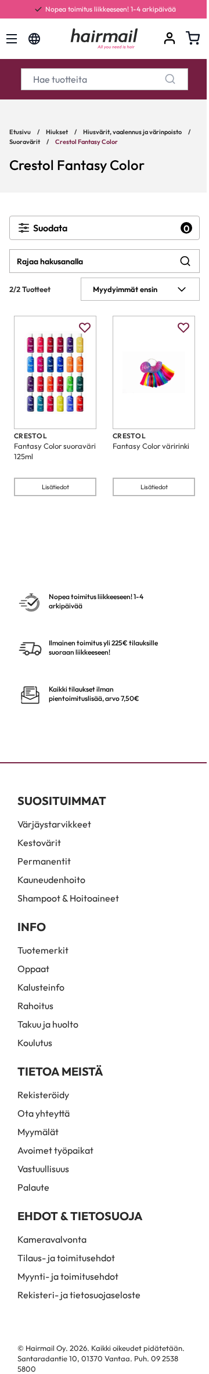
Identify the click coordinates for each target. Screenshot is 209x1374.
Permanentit (44, 861)
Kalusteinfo (40, 987)
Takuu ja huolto (47, 1024)
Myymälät (38, 1131)
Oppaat (33, 968)
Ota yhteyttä (43, 1113)
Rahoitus (35, 1005)
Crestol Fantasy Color (86, 142)
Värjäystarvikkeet (54, 824)
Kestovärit (39, 842)
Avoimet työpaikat (55, 1150)
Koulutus (34, 1042)
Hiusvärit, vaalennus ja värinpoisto (132, 132)
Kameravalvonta (52, 1239)
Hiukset (57, 132)
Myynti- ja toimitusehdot (67, 1276)
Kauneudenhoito (51, 879)
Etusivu (20, 132)
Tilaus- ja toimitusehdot (66, 1258)
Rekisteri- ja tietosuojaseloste (78, 1295)
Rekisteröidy (43, 1094)
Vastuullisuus (43, 1168)
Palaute (33, 1187)
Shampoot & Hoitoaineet (68, 898)
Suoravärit (24, 142)
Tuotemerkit (43, 950)
